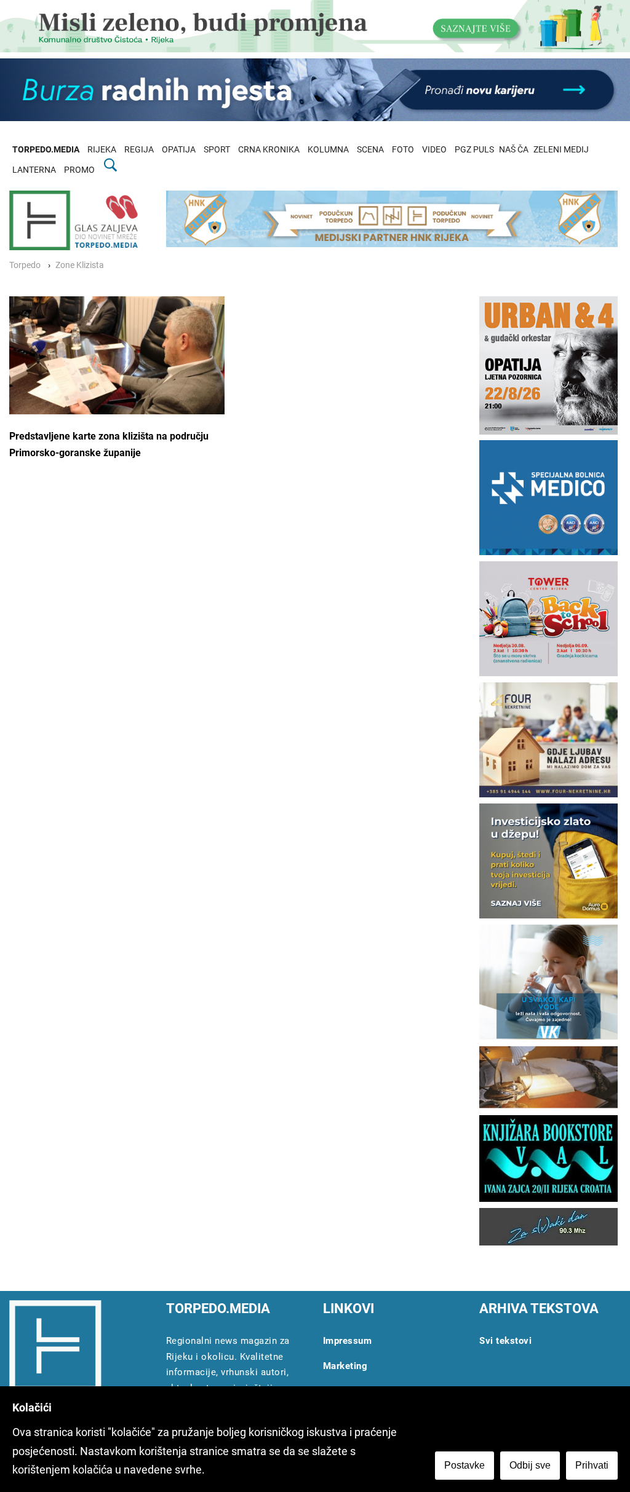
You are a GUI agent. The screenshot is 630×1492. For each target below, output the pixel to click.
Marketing (345, 1366)
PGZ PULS (474, 149)
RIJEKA (101, 149)
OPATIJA (179, 149)
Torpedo (25, 265)
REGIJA (139, 149)
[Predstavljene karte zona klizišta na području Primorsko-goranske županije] (117, 355)
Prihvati (591, 1465)
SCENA (370, 149)
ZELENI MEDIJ (561, 149)
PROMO (79, 170)
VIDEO (434, 149)
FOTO (403, 149)
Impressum (347, 1340)
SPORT (217, 149)
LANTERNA (34, 170)
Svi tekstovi (505, 1340)
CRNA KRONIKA (269, 149)
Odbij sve (530, 1465)
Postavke (464, 1465)
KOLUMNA (328, 149)
